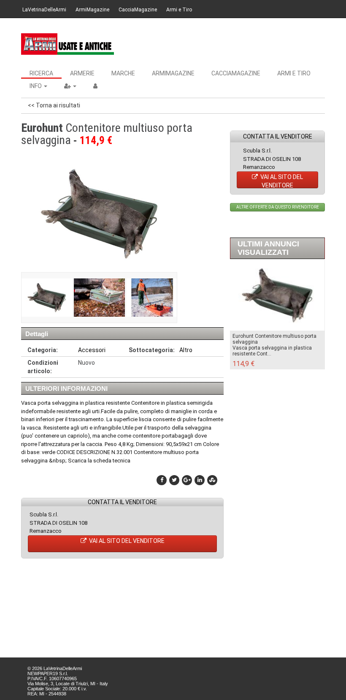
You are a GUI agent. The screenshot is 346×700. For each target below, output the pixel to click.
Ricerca (41, 73)
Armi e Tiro (179, 10)
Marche (123, 73)
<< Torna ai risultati (54, 105)
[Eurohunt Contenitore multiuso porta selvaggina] (46, 297)
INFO (36, 86)
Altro (185, 350)
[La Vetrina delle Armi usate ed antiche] (67, 44)
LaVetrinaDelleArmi (44, 10)
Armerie (82, 73)
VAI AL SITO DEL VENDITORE (126, 540)
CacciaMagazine (138, 10)
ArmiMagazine (92, 10)
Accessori (91, 350)
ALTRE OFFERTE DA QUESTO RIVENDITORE (277, 207)
